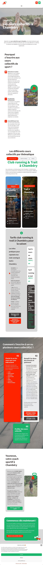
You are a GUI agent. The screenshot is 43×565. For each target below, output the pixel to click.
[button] (41, 545)
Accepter (21, 554)
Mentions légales (24, 563)
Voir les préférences (21, 560)
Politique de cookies (18, 563)
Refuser (21, 557)
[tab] (12, 158)
